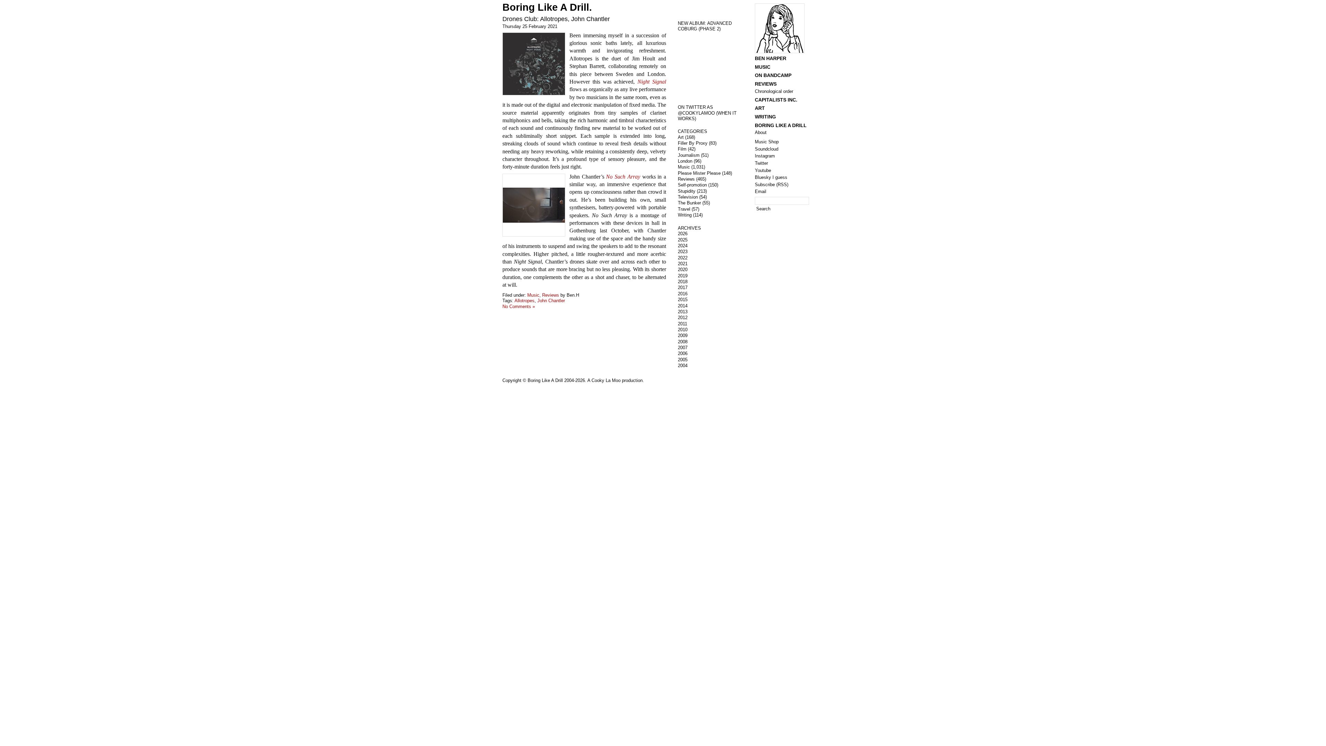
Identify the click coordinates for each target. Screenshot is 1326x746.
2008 (683, 341)
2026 (683, 233)
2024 (683, 245)
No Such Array (623, 177)
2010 (683, 329)
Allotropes (525, 300)
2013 (683, 311)
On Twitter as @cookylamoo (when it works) (707, 113)
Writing (685, 215)
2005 (683, 359)
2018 (683, 281)
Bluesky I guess (771, 177)
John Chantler (551, 300)
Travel (684, 209)
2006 (683, 353)
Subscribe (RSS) (771, 184)
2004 (683, 365)
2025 (683, 239)
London (685, 161)
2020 (683, 269)
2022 (683, 257)
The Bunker (689, 202)
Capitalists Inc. (776, 100)
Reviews (550, 295)
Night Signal (651, 82)
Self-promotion (692, 185)
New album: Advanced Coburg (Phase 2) (705, 26)
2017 (683, 287)
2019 (683, 275)
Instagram (765, 156)
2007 (683, 347)
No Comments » (518, 306)
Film (682, 149)
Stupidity (686, 191)
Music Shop (767, 141)
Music (533, 295)
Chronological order (774, 91)
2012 (683, 317)
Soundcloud (766, 149)
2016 (683, 293)
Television (688, 197)
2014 (683, 305)
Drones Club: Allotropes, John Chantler (556, 19)
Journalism (689, 155)
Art (681, 137)
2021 (683, 263)
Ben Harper (770, 58)
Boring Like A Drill (781, 125)
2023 (683, 251)
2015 (683, 299)
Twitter (761, 163)
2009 (683, 335)
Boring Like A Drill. (547, 7)
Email (760, 191)
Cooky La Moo (606, 380)
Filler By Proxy (693, 143)
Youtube (763, 170)
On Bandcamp (773, 75)
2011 (682, 323)
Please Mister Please (699, 173)
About (761, 132)
